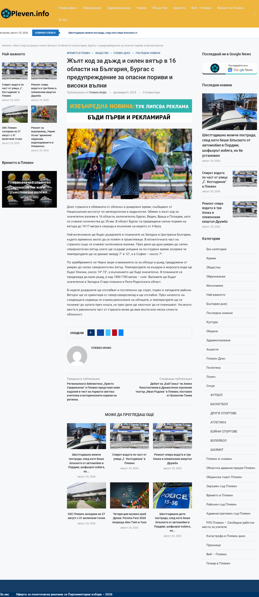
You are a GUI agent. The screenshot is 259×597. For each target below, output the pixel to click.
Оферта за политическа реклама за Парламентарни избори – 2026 (64, 594)
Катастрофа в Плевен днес (225, 536)
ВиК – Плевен (201, 8)
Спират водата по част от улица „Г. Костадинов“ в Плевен (129, 459)
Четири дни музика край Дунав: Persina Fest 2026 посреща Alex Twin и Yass (129, 518)
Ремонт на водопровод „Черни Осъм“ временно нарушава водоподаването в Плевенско (43, 137)
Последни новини (219, 313)
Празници (213, 545)
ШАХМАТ (216, 450)
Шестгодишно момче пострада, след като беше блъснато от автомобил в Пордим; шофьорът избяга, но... (86, 463)
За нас (62, 19)
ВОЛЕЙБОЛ (218, 440)
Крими (141, 8)
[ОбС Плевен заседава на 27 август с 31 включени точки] (86, 495)
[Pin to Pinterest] (114, 332)
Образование (92, 8)
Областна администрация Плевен (230, 468)
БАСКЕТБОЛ (219, 404)
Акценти (179, 8)
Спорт (210, 386)
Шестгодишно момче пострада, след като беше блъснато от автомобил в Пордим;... (117, 32)
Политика (213, 368)
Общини (212, 331)
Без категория (216, 249)
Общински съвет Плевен (224, 477)
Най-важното (215, 295)
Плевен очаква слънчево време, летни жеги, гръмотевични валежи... (29, 187)
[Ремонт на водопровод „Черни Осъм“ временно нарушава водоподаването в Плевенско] (44, 114)
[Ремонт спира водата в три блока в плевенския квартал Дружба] (172, 436)
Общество (159, 8)
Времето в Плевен (230, 8)
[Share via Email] (121, 332)
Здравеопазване (119, 8)
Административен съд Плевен (228, 513)
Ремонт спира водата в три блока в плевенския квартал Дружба (172, 459)
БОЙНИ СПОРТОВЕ (223, 431)
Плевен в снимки (219, 459)
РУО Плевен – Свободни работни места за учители (228, 525)
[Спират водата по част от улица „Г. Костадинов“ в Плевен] (129, 436)
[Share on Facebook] (100, 332)
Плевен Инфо (98, 92)
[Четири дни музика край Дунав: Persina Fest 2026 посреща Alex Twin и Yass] (129, 495)
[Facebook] (257, 32)
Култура (212, 322)
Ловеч (210, 377)
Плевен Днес (67, 8)
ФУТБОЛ (216, 395)
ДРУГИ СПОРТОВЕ (223, 413)
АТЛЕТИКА (218, 422)
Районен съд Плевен (221, 504)
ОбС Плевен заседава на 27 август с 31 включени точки (12, 133)
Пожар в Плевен (218, 563)
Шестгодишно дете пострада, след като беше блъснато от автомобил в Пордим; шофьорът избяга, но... (172, 522)
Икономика (214, 285)
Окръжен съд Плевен (221, 486)
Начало (6, 45)
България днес (216, 304)
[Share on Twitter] (108, 332)
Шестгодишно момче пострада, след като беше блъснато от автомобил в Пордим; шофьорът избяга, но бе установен (229, 145)
